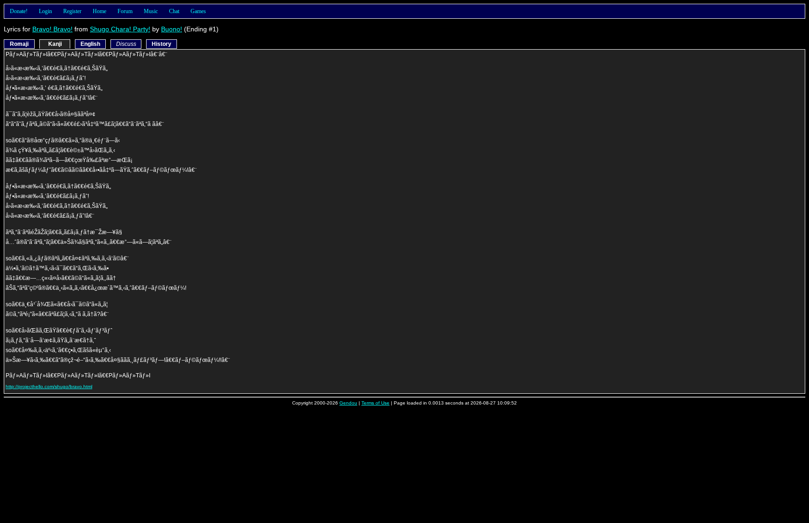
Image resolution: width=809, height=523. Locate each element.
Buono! (171, 29)
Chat (174, 11)
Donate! (19, 11)
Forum (125, 11)
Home (99, 11)
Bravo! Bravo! (52, 29)
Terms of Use (375, 402)
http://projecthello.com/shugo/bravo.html (49, 386)
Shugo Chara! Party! (120, 29)
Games (198, 11)
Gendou (348, 402)
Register (72, 11)
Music (151, 11)
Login (45, 11)
